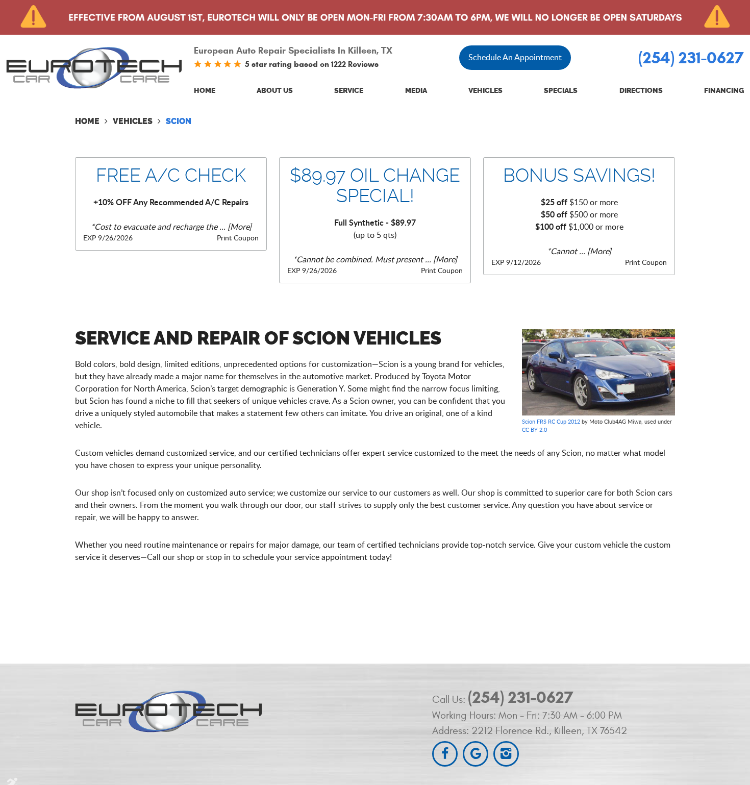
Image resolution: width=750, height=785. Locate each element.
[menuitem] (204, 91)
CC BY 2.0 (534, 429)
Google (475, 754)
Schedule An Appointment (515, 57)
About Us (275, 90)
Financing (724, 90)
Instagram (506, 754)
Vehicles (485, 90)
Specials (561, 90)
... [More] (234, 226)
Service (348, 90)
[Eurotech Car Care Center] (94, 67)
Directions (641, 90)
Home (204, 90)
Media (416, 90)
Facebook (445, 754)
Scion (178, 121)
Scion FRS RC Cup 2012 (551, 421)
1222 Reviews (355, 64)
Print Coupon (238, 237)
